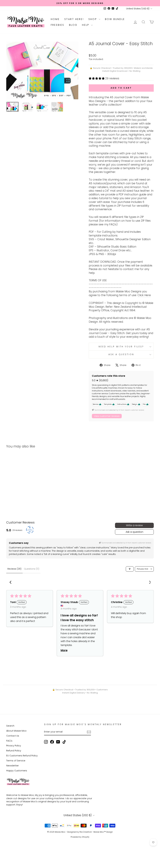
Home (55, 19)
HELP (86, 25)
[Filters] (130, 569)
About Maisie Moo (16, 730)
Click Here (144, 295)
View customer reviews (107, 416)
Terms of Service (15, 760)
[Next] (148, 582)
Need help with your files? (121, 346)
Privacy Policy (13, 745)
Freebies (57, 25)
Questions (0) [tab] (31, 568)
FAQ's (9, 740)
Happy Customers (16, 770)
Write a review (134, 525)
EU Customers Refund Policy (22, 755)
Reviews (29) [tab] (14, 568)
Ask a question (121, 354)
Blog (73, 25)
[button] (97, 78)
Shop (93, 19)
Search (10, 725)
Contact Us (12, 735)
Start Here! (74, 19)
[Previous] (11, 582)
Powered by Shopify (80, 837)
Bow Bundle (115, 19)
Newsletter (12, 765)
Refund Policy (13, 750)
